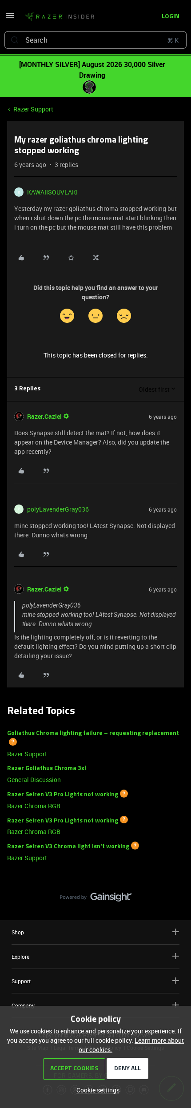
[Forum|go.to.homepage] (59, 17)
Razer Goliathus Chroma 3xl (46, 768)
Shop (18, 932)
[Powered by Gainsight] (95, 899)
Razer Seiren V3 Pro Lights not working (62, 795)
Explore (20, 956)
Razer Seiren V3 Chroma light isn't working (68, 847)
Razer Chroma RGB (33, 806)
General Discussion (34, 779)
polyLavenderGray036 (58, 509)
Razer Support (33, 109)
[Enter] (14, 40)
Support (21, 981)
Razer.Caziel (44, 416)
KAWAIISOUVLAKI (52, 192)
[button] (9, 18)
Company (23, 1005)
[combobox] (95, 40)
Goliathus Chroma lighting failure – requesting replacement (93, 733)
